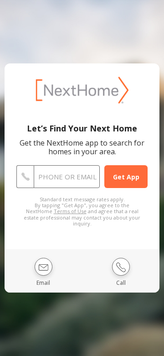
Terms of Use (70, 211)
